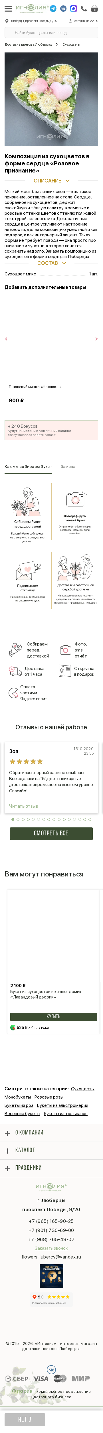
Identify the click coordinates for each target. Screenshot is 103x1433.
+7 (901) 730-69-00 (51, 1230)
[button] (12, 819)
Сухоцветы (82, 1088)
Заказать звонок (51, 1248)
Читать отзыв (23, 806)
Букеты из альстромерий (62, 1105)
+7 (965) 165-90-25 (51, 1221)
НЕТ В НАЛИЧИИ (24, 1421)
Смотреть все (51, 833)
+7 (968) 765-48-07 (51, 1239)
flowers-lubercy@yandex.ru (51, 1257)
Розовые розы (49, 1097)
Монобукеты (18, 1097)
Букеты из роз (19, 1105)
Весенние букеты (22, 1113)
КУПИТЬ (53, 1017)
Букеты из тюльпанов (66, 1113)
